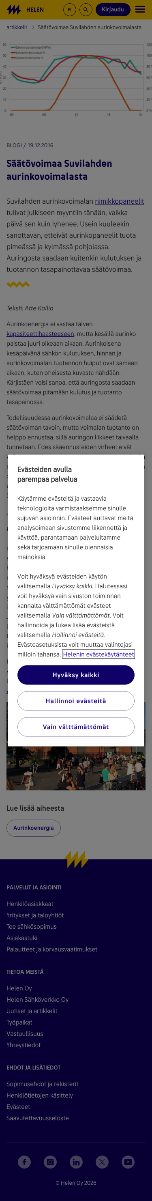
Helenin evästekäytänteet (98, 654)
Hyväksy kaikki (76, 675)
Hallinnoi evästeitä (76, 701)
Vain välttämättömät (76, 727)
